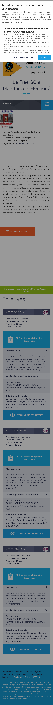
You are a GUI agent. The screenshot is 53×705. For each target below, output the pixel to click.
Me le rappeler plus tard (23, 57)
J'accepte (44, 57)
